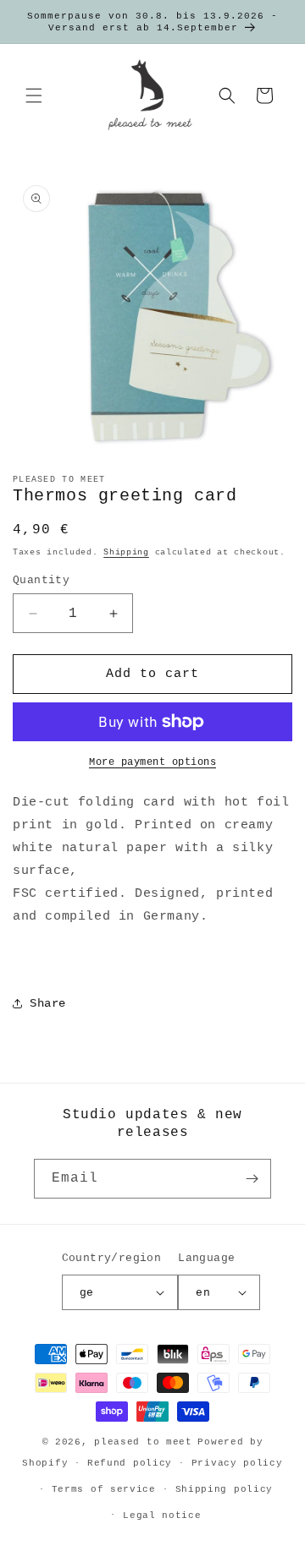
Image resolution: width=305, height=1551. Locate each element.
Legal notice (162, 1515)
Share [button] (48, 1003)
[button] (34, 95)
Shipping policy (224, 1489)
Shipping (126, 552)
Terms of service (104, 1489)
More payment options (152, 762)
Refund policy (129, 1463)
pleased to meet (143, 1442)
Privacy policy (237, 1463)
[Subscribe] (251, 1179)
